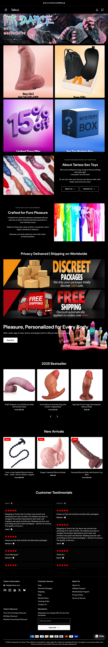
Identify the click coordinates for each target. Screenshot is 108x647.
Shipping (41, 592)
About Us (76, 585)
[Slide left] (93, 39)
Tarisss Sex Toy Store (18, 642)
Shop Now (10, 340)
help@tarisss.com (13, 585)
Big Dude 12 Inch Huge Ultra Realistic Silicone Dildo (87, 405)
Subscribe (52, 628)
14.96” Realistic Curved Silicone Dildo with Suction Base (19, 405)
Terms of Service (78, 598)
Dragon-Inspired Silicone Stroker (53, 472)
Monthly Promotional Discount (15, 619)
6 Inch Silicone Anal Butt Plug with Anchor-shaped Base (53, 405)
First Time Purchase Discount (14, 613)
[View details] (54, 29)
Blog (39, 595)
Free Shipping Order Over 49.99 (52, 3)
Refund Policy (43, 598)
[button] (102, 9)
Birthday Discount (10, 616)
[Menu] (5, 9)
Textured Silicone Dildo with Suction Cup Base (87, 473)
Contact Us (42, 604)
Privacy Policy (77, 595)
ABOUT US (68, 189)
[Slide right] (102, 39)
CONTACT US (87, 189)
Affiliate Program (79, 588)
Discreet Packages (45, 588)
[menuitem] (54, 585)
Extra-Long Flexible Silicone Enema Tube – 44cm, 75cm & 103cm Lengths (19, 473)
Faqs (40, 585)
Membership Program (80, 592)
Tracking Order (43, 601)
